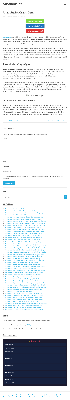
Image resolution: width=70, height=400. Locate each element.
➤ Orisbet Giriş (8, 355)
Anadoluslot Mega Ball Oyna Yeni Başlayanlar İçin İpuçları (22, 244)
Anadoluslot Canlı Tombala (12, 121)
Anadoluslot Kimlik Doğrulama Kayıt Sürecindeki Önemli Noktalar (25, 254)
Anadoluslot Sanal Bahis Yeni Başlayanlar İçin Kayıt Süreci (22, 258)
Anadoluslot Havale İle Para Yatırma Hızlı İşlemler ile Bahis (22, 264)
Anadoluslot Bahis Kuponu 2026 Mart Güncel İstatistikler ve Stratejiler (26, 225)
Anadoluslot (12, 4)
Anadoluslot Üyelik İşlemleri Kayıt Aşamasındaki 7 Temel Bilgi (23, 301)
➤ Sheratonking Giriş (10, 348)
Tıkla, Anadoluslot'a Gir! (35, 26)
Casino (23, 16)
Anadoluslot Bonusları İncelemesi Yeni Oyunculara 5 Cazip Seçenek (25, 213)
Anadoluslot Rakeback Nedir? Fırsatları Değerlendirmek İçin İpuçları (25, 221)
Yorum (5, 138)
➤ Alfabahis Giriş (9, 365)
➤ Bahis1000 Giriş (9, 372)
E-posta (6, 166)
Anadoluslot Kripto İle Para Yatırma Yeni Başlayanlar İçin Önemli (24, 283)
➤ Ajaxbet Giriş (9, 344)
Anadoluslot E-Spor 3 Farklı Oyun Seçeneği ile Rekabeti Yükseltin (24, 309)
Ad (4, 161)
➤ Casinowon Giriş (9, 383)
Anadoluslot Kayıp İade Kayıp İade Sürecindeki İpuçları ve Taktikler (25, 231)
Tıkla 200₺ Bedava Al (35, 21)
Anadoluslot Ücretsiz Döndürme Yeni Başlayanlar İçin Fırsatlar (23, 297)
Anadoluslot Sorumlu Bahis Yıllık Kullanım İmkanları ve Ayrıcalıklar (25, 266)
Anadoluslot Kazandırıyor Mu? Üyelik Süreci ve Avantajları (22, 239)
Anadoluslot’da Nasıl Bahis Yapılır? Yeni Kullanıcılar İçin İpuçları (24, 241)
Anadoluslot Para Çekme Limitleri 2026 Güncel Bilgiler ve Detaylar (25, 270)
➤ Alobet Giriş (8, 358)
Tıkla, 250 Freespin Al (35, 31)
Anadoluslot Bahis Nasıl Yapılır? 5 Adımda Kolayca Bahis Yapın (23, 289)
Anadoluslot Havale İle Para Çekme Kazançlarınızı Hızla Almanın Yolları (26, 281)
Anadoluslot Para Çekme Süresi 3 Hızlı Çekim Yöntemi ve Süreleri (25, 293)
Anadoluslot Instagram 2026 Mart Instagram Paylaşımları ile (23, 211)
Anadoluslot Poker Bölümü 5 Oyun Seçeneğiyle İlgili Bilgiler (23, 227)
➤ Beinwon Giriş (9, 379)
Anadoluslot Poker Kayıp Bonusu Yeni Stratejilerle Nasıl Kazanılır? (25, 248)
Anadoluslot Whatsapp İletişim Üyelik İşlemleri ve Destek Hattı (24, 217)
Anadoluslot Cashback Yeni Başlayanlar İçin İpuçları (20, 268)
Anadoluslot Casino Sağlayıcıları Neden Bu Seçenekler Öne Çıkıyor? (25, 250)
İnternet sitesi (7, 172)
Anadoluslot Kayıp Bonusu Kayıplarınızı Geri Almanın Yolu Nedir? (24, 295)
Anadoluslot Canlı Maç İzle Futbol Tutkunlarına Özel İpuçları (23, 209)
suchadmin (16, 16)
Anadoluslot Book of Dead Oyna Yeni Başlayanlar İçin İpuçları (23, 256)
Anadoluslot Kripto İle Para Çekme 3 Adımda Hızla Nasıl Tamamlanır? (26, 287)
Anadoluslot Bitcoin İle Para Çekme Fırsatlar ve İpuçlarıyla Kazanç (24, 299)
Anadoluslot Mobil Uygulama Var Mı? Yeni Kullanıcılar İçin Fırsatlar (25, 229)
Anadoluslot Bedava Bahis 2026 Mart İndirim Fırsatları (21, 262)
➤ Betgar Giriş (8, 376)
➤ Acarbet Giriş (9, 351)
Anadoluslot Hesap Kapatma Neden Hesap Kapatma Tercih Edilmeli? (25, 277)
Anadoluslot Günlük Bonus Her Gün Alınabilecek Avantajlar (23, 215)
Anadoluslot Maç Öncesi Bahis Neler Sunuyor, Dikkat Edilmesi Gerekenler (27, 279)
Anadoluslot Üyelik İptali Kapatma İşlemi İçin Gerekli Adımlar (23, 219)
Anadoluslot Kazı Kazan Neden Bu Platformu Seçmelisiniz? (23, 307)
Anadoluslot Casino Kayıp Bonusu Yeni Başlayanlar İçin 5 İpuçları (24, 260)
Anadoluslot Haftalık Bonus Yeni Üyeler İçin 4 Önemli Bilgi (22, 235)
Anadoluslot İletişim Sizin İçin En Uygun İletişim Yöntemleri (23, 274)
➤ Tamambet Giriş (9, 362)
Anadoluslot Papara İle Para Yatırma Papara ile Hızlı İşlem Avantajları (26, 252)
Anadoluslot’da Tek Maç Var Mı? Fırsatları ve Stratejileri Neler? (24, 272)
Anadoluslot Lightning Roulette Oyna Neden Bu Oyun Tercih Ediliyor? (26, 303)
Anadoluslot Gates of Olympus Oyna (55, 121)
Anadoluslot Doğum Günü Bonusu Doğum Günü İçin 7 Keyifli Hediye (25, 285)
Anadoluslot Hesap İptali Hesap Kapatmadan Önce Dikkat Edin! (24, 237)
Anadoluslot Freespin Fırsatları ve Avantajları (18, 291)
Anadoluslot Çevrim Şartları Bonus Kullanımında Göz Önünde (23, 233)
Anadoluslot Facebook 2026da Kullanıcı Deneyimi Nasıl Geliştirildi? (25, 223)
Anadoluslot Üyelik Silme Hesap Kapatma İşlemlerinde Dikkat (23, 305)
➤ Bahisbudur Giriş (9, 369)
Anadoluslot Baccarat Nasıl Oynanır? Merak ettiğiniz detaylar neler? (25, 246)
